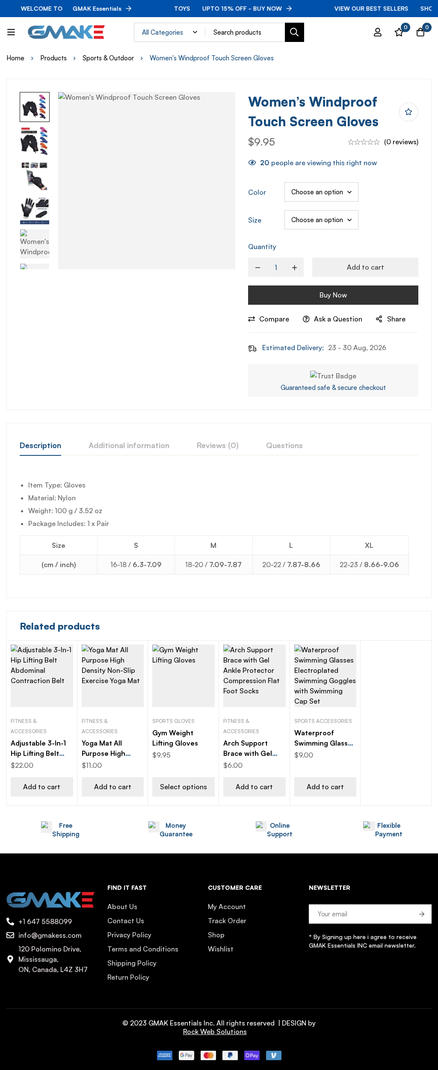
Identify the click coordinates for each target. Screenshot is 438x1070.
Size (254, 220)
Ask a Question (338, 319)
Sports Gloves (173, 721)
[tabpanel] (219, 529)
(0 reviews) (401, 141)
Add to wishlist (408, 112)
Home (15, 58)
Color (257, 192)
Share (396, 319)
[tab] (40, 445)
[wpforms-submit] (422, 914)
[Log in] (377, 32)
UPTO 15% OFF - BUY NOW (216, 8)
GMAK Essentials (59, 8)
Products (53, 58)
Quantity (262, 246)
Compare (274, 319)
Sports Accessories (323, 721)
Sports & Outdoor (108, 58)
